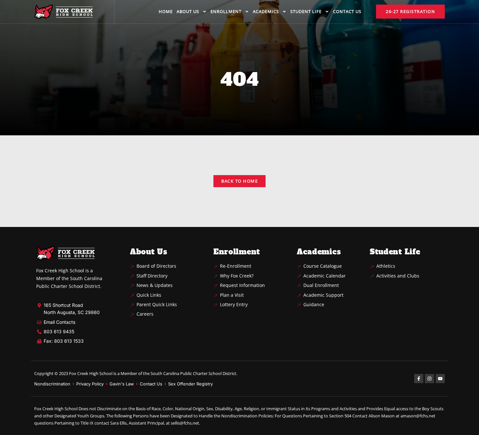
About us (188, 11)
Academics (266, 11)
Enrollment (225, 11)
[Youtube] (440, 378)
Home (166, 11)
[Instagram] (429, 378)
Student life (306, 11)
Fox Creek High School (90, 373)
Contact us (347, 11)
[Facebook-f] (418, 378)
